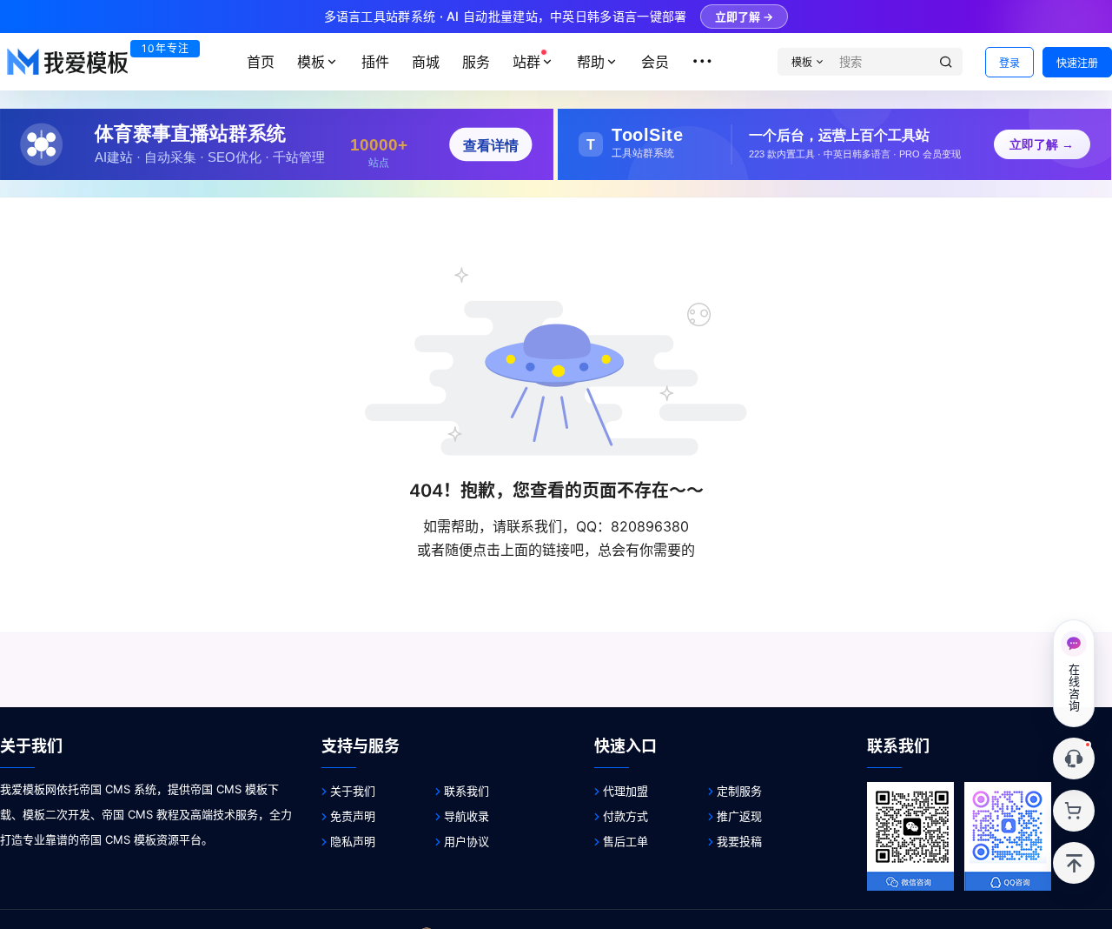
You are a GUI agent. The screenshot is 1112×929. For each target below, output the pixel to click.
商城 (426, 61)
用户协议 (466, 841)
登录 (1009, 63)
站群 (526, 61)
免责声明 (352, 816)
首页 (261, 61)
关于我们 (352, 791)
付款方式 (625, 816)
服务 (476, 61)
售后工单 (625, 841)
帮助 (591, 61)
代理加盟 (625, 791)
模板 (311, 61)
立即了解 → (744, 16)
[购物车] (1074, 811)
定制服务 (739, 791)
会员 (655, 61)
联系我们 (466, 791)
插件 (375, 61)
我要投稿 (739, 841)
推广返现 (739, 816)
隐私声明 (352, 841)
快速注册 (1077, 63)
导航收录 (466, 816)
